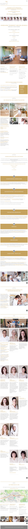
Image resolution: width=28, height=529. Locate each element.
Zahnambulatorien (13, 90)
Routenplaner (23, 487)
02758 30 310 (22, 92)
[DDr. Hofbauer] (4, 3)
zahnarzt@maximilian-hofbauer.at (4, 508)
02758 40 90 (21, 89)
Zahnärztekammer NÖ (7, 88)
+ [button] (26, 499)
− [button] (26, 500)
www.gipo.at (14, 12)
